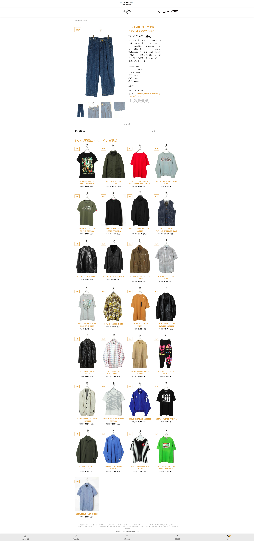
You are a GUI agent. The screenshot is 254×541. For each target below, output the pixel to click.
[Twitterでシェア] (135, 101)
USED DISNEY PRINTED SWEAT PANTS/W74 (166, 372)
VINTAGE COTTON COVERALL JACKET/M (140, 277)
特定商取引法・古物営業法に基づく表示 (112, 526)
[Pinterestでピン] (143, 101)
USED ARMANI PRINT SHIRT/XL (87, 514)
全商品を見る (84, 525)
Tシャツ (134, 525)
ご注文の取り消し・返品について (87, 526)
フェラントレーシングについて (148, 525)
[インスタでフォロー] (159, 12)
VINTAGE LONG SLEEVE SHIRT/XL (113, 467)
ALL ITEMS (140, 94)
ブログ (162, 525)
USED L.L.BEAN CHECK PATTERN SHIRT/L (113, 372)
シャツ (108, 525)
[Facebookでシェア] (130, 101)
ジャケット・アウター (97, 525)
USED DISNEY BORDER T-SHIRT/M (140, 467)
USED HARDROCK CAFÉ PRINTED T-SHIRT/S (87, 182)
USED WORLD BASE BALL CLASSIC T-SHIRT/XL (87, 325)
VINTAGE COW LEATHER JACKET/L (87, 372)
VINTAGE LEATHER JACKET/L (87, 276)
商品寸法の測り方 (165, 526)
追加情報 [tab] (127, 124)
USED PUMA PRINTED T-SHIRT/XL (140, 325)
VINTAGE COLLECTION (82, 21)
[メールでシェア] (139, 101)
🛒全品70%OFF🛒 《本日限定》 (127, 3)
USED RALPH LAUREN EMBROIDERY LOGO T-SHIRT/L (140, 182)
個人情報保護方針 (133, 526)
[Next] (122, 62)
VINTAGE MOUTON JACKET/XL (113, 276)
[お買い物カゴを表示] (168, 12)
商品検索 (175, 526)
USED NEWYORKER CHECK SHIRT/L (166, 277)
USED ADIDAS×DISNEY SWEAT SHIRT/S (166, 182)
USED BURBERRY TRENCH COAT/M (140, 372)
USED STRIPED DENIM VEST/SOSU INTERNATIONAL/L (166, 230)
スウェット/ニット (124, 525)
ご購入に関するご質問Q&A (149, 526)
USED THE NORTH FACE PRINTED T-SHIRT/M (87, 230)
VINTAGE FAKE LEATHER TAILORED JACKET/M (166, 325)
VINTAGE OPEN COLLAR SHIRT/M (87, 467)
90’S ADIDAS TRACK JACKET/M (140, 419)
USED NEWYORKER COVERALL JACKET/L (140, 230)
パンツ (139, 96)
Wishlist (127, 528)
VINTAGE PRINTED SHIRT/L (113, 324)
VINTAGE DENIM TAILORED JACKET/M (87, 420)
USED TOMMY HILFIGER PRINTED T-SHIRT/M (166, 467)
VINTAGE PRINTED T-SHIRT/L (166, 419)
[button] (76, 12)
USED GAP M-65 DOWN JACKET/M (113, 182)
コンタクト (170, 525)
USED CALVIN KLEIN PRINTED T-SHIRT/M (113, 420)
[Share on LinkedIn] (147, 101)
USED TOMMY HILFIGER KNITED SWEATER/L (113, 230)
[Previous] (78, 62)
